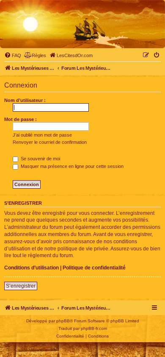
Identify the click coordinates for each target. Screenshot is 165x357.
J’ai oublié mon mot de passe (42, 134)
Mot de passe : (20, 119)
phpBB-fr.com (94, 328)
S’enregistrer (21, 286)
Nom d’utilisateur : (25, 100)
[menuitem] (12, 55)
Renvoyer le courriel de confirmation (50, 142)
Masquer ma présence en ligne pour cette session (71, 166)
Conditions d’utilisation (31, 268)
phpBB (63, 321)
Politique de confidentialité (94, 268)
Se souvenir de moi (39, 158)
